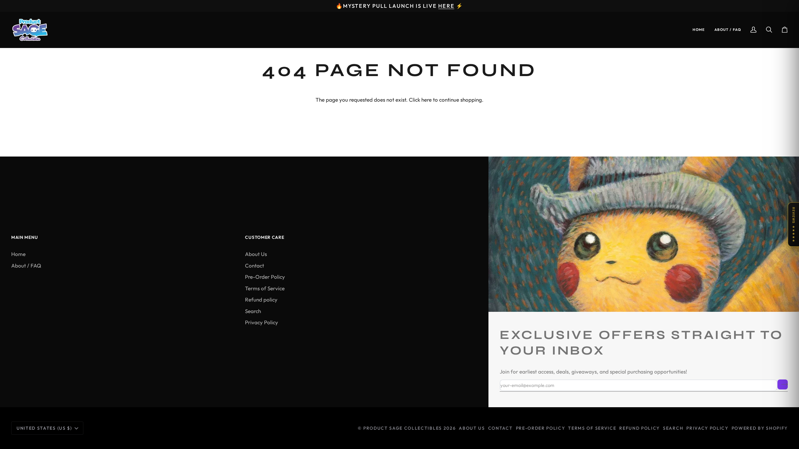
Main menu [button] (24, 237)
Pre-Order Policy (265, 276)
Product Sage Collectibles (402, 428)
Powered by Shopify (760, 428)
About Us (256, 254)
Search (253, 311)
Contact (254, 265)
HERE (446, 5)
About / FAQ (26, 265)
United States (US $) (44, 428)
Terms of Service (265, 288)
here (426, 99)
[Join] (782, 384)
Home (18, 254)
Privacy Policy (261, 322)
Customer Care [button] (264, 237)
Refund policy (261, 299)
